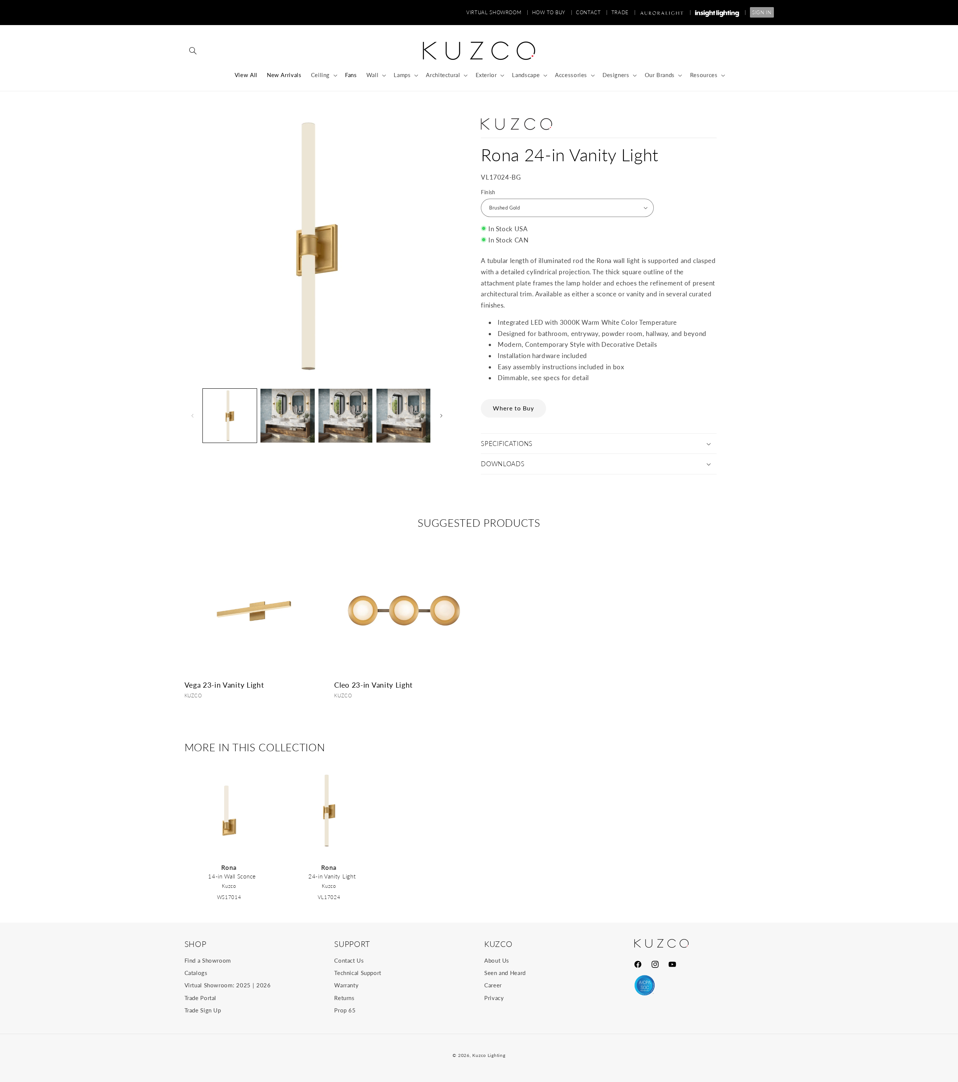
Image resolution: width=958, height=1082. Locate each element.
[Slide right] (441, 415)
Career (493, 985)
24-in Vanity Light (332, 876)
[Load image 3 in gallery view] (345, 416)
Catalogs (196, 972)
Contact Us (349, 960)
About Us (496, 960)
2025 (243, 985)
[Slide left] (192, 415)
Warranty (346, 985)
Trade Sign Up (202, 1010)
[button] (193, 50)
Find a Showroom (207, 960)
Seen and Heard (505, 972)
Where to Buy (513, 408)
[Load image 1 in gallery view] (230, 416)
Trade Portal (200, 997)
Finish (488, 192)
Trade (623, 12)
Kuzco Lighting (488, 1055)
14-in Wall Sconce (232, 876)
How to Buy (552, 12)
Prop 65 (345, 1010)
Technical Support (357, 972)
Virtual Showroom (497, 12)
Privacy (494, 997)
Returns (344, 997)
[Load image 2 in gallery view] (287, 416)
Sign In (761, 12)
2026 (263, 985)
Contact (592, 12)
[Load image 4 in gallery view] (403, 416)
